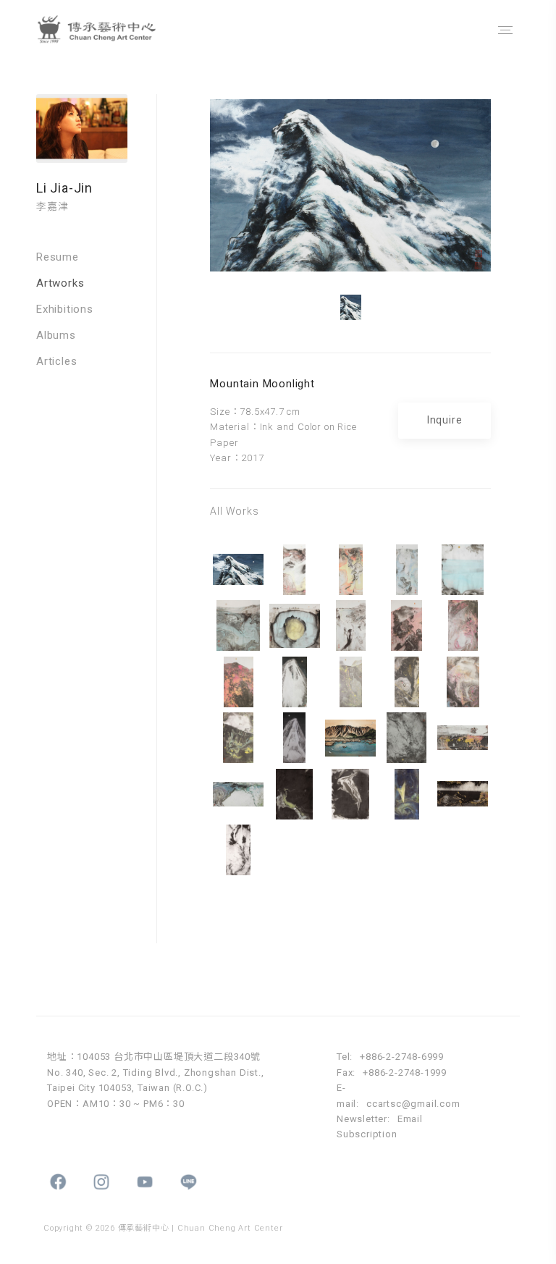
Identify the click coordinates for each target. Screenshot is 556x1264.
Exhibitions (64, 309)
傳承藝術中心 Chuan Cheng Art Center (112, 30)
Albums (56, 335)
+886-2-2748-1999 (405, 1072)
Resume (57, 257)
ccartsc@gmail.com (413, 1103)
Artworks (60, 283)
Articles (56, 361)
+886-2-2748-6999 (402, 1056)
